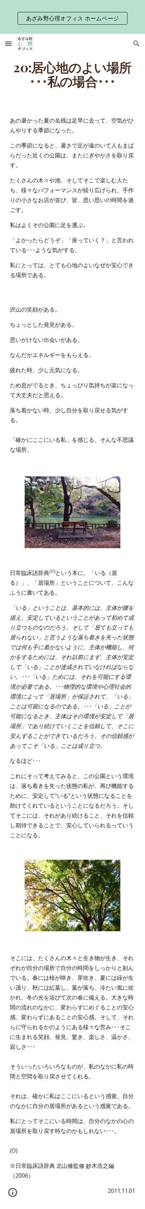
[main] (72, 74)
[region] (72, 17)
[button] (8, 43)
